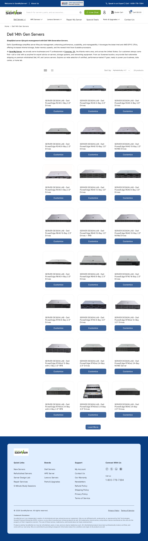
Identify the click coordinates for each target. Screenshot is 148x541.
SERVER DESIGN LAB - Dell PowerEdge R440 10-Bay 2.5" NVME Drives (128, 146)
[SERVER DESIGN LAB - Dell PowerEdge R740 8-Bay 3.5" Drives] (93, 305)
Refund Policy (81, 486)
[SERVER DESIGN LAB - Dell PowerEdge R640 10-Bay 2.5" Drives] (58, 218)
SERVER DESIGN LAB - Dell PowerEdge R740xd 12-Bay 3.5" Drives (127, 320)
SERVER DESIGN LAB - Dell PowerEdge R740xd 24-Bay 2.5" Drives (92, 363)
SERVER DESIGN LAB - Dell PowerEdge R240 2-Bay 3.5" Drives (58, 103)
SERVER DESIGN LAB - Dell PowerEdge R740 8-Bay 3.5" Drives (92, 320)
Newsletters (80, 482)
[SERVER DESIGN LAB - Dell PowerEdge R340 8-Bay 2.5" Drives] (58, 131)
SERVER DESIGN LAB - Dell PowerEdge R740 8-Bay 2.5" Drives (58, 320)
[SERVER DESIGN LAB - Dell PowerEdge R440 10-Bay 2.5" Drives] (93, 131)
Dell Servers (49, 469)
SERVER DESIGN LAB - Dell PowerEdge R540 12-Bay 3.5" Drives (93, 189)
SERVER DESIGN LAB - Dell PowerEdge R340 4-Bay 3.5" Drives (127, 103)
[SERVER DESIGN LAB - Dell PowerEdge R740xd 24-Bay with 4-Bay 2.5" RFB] (58, 391)
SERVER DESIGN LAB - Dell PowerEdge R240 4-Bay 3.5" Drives (93, 103)
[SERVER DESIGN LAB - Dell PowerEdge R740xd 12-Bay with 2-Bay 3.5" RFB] (58, 348)
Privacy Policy (81, 494)
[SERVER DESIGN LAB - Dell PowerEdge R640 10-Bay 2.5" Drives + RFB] (93, 218)
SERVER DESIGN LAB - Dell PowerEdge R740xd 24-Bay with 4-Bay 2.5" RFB (57, 406)
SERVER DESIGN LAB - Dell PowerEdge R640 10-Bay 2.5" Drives (58, 233)
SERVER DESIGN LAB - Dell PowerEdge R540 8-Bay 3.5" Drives (127, 189)
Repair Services (21, 482)
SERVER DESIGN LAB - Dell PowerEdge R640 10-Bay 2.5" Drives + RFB (93, 233)
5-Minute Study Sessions (25, 486)
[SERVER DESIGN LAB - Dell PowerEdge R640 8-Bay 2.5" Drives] (93, 261)
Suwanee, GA (69, 51)
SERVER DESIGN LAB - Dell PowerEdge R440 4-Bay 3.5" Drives (58, 189)
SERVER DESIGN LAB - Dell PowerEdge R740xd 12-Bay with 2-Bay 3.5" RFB (57, 363)
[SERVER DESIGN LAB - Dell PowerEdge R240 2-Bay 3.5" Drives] (58, 88)
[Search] (80, 12)
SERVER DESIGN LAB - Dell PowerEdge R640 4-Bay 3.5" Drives (58, 276)
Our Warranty (81, 477)
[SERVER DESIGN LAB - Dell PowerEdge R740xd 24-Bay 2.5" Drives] (93, 348)
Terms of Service (82, 498)
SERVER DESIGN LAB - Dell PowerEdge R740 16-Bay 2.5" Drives (128, 276)
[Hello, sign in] (104, 12)
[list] (52, 70)
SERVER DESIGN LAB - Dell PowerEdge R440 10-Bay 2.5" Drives (93, 146)
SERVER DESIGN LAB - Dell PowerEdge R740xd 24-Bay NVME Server (127, 363)
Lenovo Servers (51, 477)
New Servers (19, 469)
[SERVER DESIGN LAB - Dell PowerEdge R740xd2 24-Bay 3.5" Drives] (93, 391)
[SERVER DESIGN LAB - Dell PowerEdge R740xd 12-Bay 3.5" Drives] (127, 305)
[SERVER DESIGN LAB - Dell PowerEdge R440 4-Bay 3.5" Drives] (58, 174)
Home (7, 26)
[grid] (45, 70)
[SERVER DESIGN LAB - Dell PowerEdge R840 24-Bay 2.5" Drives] (127, 391)
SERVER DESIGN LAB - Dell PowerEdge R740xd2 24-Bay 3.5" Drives (93, 406)
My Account (80, 469)
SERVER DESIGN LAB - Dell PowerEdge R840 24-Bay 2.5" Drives (127, 406)
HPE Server (49, 473)
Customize (58, 111)
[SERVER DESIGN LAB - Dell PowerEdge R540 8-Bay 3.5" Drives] (127, 174)
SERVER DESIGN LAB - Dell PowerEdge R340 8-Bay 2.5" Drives (58, 146)
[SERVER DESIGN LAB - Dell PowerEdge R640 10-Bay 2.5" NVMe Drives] (127, 218)
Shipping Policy (82, 490)
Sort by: (107, 70)
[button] (135, 12)
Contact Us (80, 473)
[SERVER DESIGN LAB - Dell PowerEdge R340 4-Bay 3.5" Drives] (127, 88)
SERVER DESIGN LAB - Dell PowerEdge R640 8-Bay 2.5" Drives (93, 276)
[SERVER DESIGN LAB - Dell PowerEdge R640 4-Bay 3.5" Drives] (58, 261)
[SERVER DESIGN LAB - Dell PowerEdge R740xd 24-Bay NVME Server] (127, 348)
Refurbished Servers (23, 473)
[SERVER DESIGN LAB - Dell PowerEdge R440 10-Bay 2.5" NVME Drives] (127, 131)
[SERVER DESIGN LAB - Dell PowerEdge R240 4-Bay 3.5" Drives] (93, 88)
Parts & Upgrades (52, 482)
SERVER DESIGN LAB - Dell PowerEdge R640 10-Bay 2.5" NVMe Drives (128, 233)
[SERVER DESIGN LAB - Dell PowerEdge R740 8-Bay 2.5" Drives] (58, 305)
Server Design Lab (22, 477)
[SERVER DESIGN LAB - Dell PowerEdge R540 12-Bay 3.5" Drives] (93, 174)
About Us (35, 3)
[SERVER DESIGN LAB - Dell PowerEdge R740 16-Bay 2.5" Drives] (127, 261)
